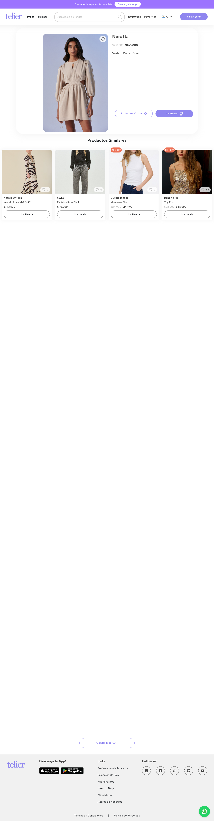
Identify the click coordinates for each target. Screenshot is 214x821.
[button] (75, 83)
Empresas (134, 16)
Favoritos (150, 16)
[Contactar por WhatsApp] (204, 811)
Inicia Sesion (193, 16)
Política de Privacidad (127, 815)
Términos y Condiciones (88, 815)
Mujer (30, 16)
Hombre (42, 16)
